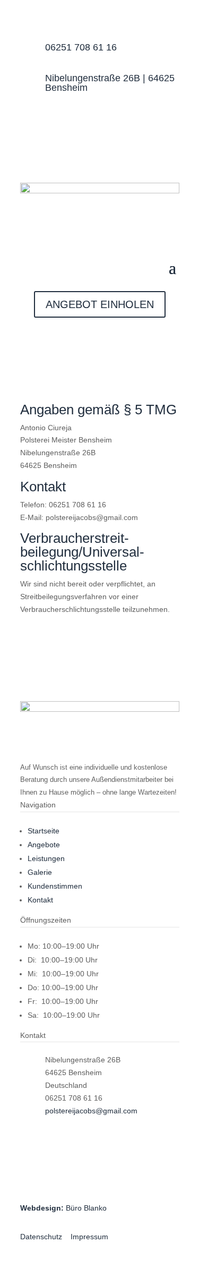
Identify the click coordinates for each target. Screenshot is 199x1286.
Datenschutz (41, 1236)
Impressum (89, 1236)
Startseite (43, 831)
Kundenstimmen (55, 886)
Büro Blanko (63, 1208)
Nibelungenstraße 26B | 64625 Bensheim (110, 83)
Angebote (44, 844)
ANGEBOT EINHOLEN (100, 304)
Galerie (40, 872)
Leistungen (46, 858)
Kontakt (40, 900)
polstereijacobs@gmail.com (91, 1110)
